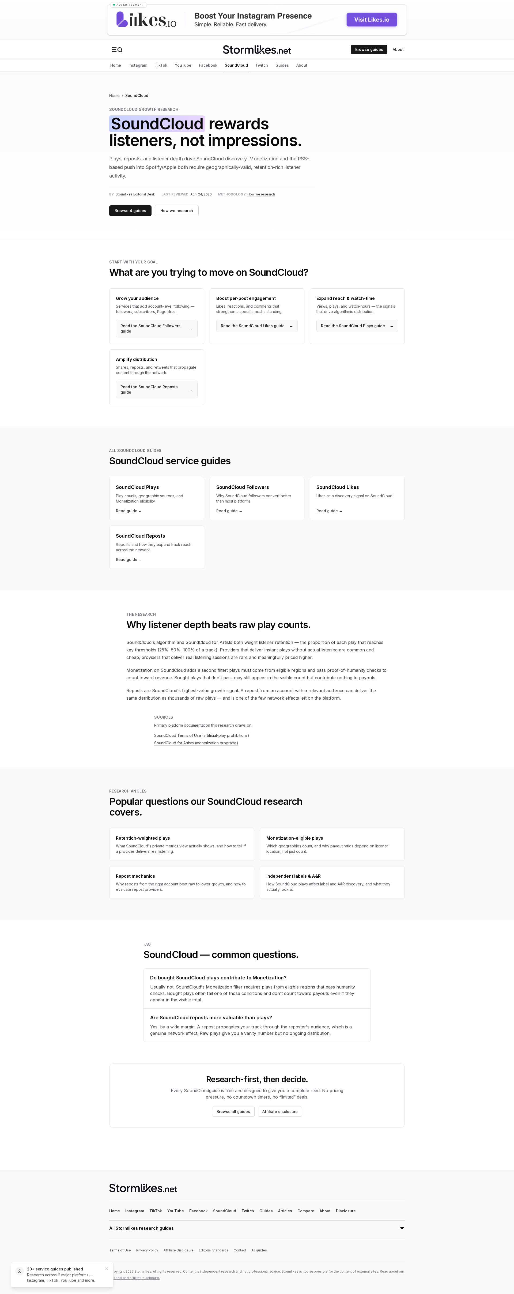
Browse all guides (233, 1111)
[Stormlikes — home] (257, 49)
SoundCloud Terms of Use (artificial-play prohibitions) (201, 735)
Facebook (208, 65)
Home (115, 65)
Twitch (261, 65)
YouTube (183, 65)
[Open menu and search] (117, 49)
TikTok (161, 65)
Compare (305, 1211)
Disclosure (346, 1211)
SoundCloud (236, 65)
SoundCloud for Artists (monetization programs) (196, 743)
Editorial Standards (213, 1250)
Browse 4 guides (130, 210)
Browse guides (369, 49)
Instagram (137, 65)
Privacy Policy (147, 1250)
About (398, 49)
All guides (259, 1250)
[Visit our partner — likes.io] (257, 19)
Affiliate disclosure (280, 1111)
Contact (240, 1250)
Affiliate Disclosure (179, 1250)
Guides (282, 65)
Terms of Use (120, 1250)
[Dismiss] (107, 1268)
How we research (261, 194)
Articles (285, 1211)
